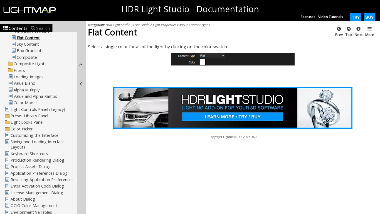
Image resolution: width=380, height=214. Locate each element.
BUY (369, 17)
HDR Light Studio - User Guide (127, 25)
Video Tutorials (330, 16)
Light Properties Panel (169, 25)
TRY (356, 17)
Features (308, 16)
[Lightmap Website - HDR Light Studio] (31, 10)
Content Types (199, 25)
